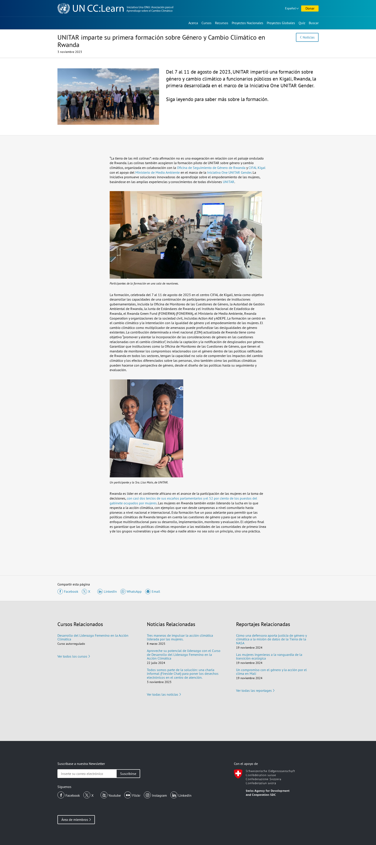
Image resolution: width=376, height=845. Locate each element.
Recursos (221, 23)
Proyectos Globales (281, 23)
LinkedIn (184, 795)
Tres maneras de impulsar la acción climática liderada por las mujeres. (180, 637)
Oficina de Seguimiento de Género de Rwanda (211, 167)
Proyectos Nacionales (247, 23)
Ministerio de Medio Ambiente (157, 172)
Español (290, 8)
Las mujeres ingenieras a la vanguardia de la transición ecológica (269, 656)
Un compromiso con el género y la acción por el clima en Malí (271, 672)
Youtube (114, 795)
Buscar (314, 23)
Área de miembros (74, 819)
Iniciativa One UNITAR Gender (229, 172)
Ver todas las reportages (254, 690)
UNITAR (228, 182)
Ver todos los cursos (72, 656)
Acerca (193, 23)
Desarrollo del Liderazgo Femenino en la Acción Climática (92, 637)
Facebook (72, 795)
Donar (310, 8)
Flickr (136, 795)
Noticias (309, 37)
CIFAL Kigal (256, 167)
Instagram (159, 795)
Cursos (206, 23)
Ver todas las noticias (162, 694)
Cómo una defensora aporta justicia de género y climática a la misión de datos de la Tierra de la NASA (271, 639)
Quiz (302, 23)
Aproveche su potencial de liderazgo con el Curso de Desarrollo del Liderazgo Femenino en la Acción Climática (183, 654)
